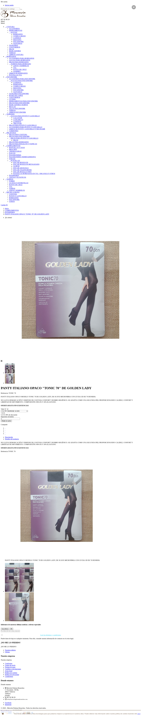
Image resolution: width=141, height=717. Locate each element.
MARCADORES (15, 51)
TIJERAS (12, 53)
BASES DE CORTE (16, 95)
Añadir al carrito (6, 421)
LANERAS (17, 38)
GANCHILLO (18, 120)
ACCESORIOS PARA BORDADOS (21, 58)
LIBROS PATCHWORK (17, 112)
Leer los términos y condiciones (50, 635)
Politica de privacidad (12, 674)
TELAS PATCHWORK (17, 108)
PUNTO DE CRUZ (20, 69)
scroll (134, 7)
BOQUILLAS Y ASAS (17, 147)
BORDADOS (18, 34)
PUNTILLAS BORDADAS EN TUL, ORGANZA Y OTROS (34, 173)
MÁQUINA (17, 40)
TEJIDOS (10, 179)
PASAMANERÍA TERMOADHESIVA (22, 157)
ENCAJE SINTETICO (21, 168)
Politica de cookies (11, 673)
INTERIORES (14, 175)
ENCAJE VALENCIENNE (22, 170)
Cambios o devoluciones (13, 669)
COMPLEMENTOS (13, 146)
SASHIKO (17, 71)
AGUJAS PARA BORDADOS (19, 60)
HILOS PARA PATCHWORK (19, 103)
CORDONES (13, 131)
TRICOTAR (17, 123)
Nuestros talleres (10, 650)
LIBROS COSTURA (16, 54)
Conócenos (8, 663)
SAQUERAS (17, 43)
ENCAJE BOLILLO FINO (22, 172)
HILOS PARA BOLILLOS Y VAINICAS (23, 144)
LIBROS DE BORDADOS (18, 73)
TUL (15, 67)
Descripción (9, 437)
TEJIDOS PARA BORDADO (21, 64)
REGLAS (12, 107)
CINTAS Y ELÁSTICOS (17, 177)
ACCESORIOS (14, 28)
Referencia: (5, 393)
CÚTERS (12, 99)
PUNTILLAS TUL (15, 75)
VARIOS (12, 188)
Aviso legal (8, 671)
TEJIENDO (11, 114)
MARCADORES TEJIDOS (18, 105)
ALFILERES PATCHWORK (19, 94)
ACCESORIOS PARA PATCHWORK (22, 79)
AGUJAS (14, 32)
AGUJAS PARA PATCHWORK (22, 80)
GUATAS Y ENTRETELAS (18, 183)
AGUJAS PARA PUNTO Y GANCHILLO (25, 116)
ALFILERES (13, 45)
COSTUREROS (14, 47)
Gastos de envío (10, 665)
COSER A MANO (19, 36)
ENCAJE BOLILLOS (20, 162)
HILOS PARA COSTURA (18, 134)
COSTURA (11, 27)
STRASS (12, 159)
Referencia (4, 451)
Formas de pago (10, 667)
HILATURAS (11, 133)
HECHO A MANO (13, 192)
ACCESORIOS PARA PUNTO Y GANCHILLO (25, 127)
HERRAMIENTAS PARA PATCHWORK (23, 101)
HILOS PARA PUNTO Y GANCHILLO (23, 125)
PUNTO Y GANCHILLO (18, 196)
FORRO (12, 181)
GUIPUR (16, 166)
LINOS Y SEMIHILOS (21, 66)
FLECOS (12, 153)
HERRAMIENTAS (15, 30)
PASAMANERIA (15, 155)
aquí (138, 714)
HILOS (11, 49)
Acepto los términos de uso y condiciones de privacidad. (32, 635)
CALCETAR (17, 118)
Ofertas (7, 652)
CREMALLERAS (15, 151)
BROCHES (13, 149)
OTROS (12, 201)
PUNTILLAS (15, 160)
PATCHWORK (18, 41)
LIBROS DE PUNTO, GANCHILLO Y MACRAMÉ (27, 129)
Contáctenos (9, 676)
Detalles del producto (12, 439)
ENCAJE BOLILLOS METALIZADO (26, 164)
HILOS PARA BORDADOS (19, 62)
